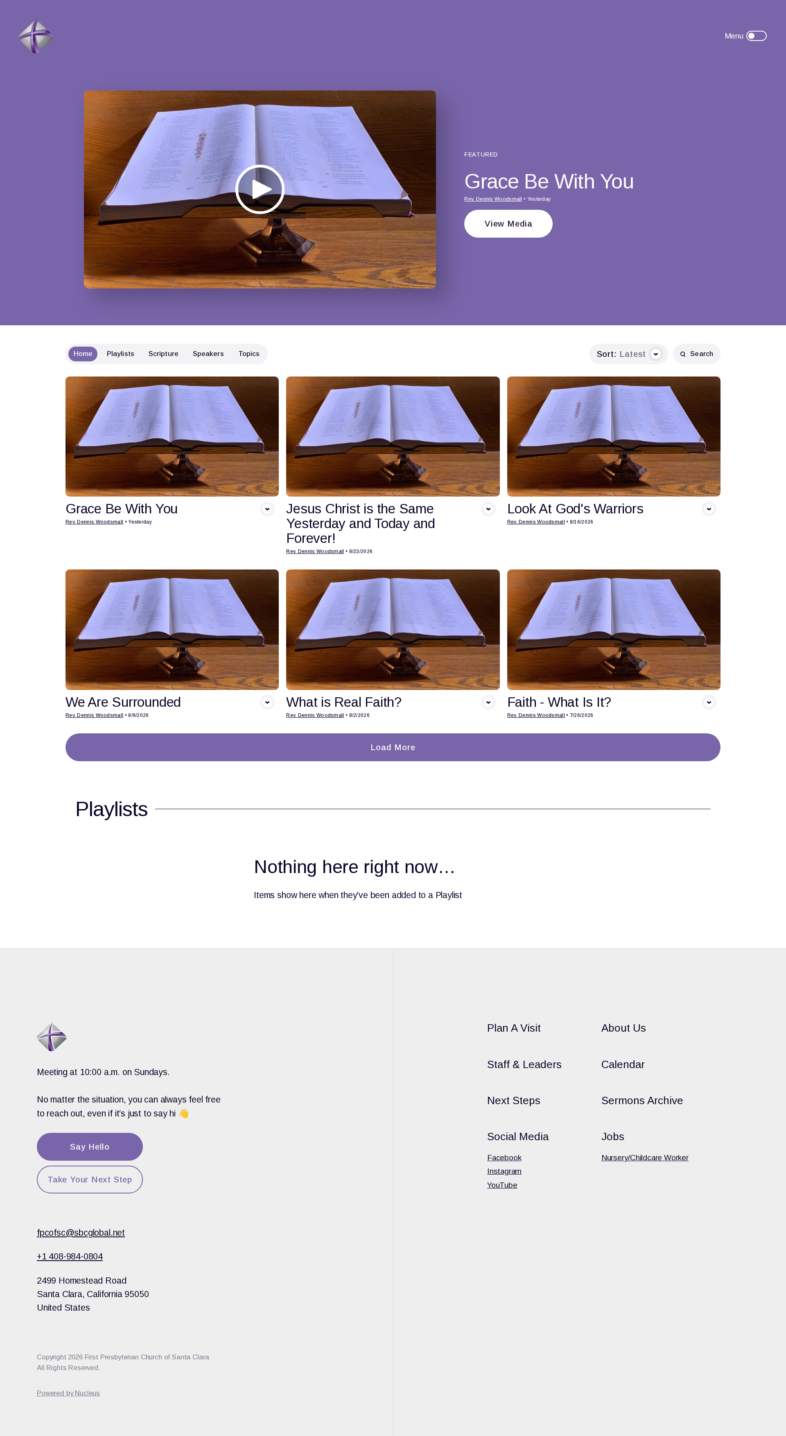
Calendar (623, 1064)
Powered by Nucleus (68, 1393)
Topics (249, 354)
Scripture (163, 354)
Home (83, 354)
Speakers (208, 354)
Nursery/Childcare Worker (645, 1157)
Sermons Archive (642, 1100)
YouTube (502, 1185)
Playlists (120, 354)
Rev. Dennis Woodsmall (493, 199)
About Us (623, 1028)
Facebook (504, 1157)
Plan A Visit (514, 1028)
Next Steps (513, 1100)
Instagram (504, 1171)
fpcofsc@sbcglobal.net (81, 1233)
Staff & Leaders (524, 1064)
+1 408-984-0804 (70, 1256)
